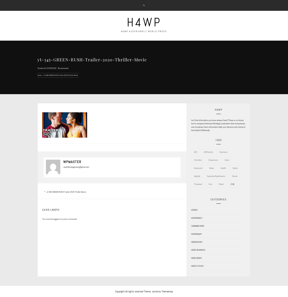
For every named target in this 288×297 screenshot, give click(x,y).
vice (210, 184)
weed (221, 184)
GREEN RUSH (196, 242)
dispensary (213, 160)
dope (227, 160)
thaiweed (198, 184)
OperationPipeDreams (216, 176)
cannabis (198, 160)
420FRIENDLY (196, 218)
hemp (235, 168)
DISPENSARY (196, 234)
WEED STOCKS (197, 266)
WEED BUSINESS (198, 250)
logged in (57, 219)
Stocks (235, 176)
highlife (197, 176)
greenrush (198, 168)
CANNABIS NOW (197, 226)
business (224, 152)
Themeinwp (167, 291)
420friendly (208, 152)
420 (195, 152)
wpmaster (64, 68)
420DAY (194, 210)
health (223, 168)
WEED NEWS (196, 258)
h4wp (144, 22)
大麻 (232, 184)
